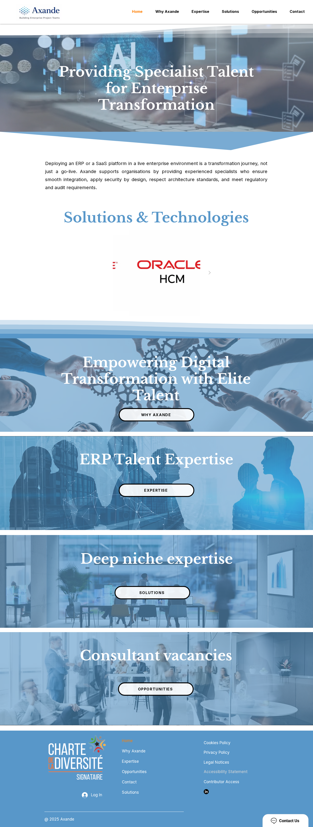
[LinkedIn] (206, 791)
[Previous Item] (103, 272)
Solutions (130, 792)
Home (127, 740)
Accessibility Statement (225, 771)
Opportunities (134, 771)
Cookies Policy (217, 742)
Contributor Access (221, 781)
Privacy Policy (217, 752)
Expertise (130, 761)
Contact (129, 782)
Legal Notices (216, 762)
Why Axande (134, 751)
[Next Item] (209, 272)
